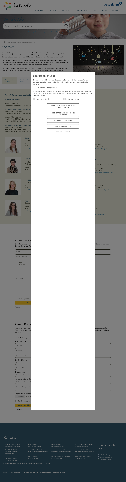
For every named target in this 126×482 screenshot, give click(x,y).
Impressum (59, 131)
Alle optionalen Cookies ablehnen (63, 113)
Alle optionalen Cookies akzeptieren (63, 106)
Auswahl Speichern (63, 120)
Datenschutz (67, 131)
